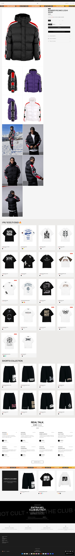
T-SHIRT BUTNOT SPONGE (43, 327)
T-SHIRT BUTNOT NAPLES (42, 300)
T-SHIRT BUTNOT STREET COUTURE (44, 273)
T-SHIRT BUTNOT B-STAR (5, 300)
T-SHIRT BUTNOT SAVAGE (5, 327)
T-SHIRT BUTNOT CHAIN (61, 300)
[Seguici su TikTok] (72, 551)
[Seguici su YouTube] (70, 551)
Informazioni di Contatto (4, 538)
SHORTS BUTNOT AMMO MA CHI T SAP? (24, 491)
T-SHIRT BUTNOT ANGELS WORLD (62, 327)
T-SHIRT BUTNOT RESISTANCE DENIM (25, 300)
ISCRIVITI (45, 517)
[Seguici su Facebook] (65, 551)
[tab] (11, 223)
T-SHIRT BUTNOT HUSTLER (24, 327)
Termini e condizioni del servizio (5, 542)
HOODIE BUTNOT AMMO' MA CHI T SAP (61, 491)
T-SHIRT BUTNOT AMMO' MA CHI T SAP (43, 491)
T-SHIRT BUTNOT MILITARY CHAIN (62, 273)
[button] (59, 32)
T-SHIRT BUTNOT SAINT (23, 273)
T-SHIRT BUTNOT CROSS (5, 273)
